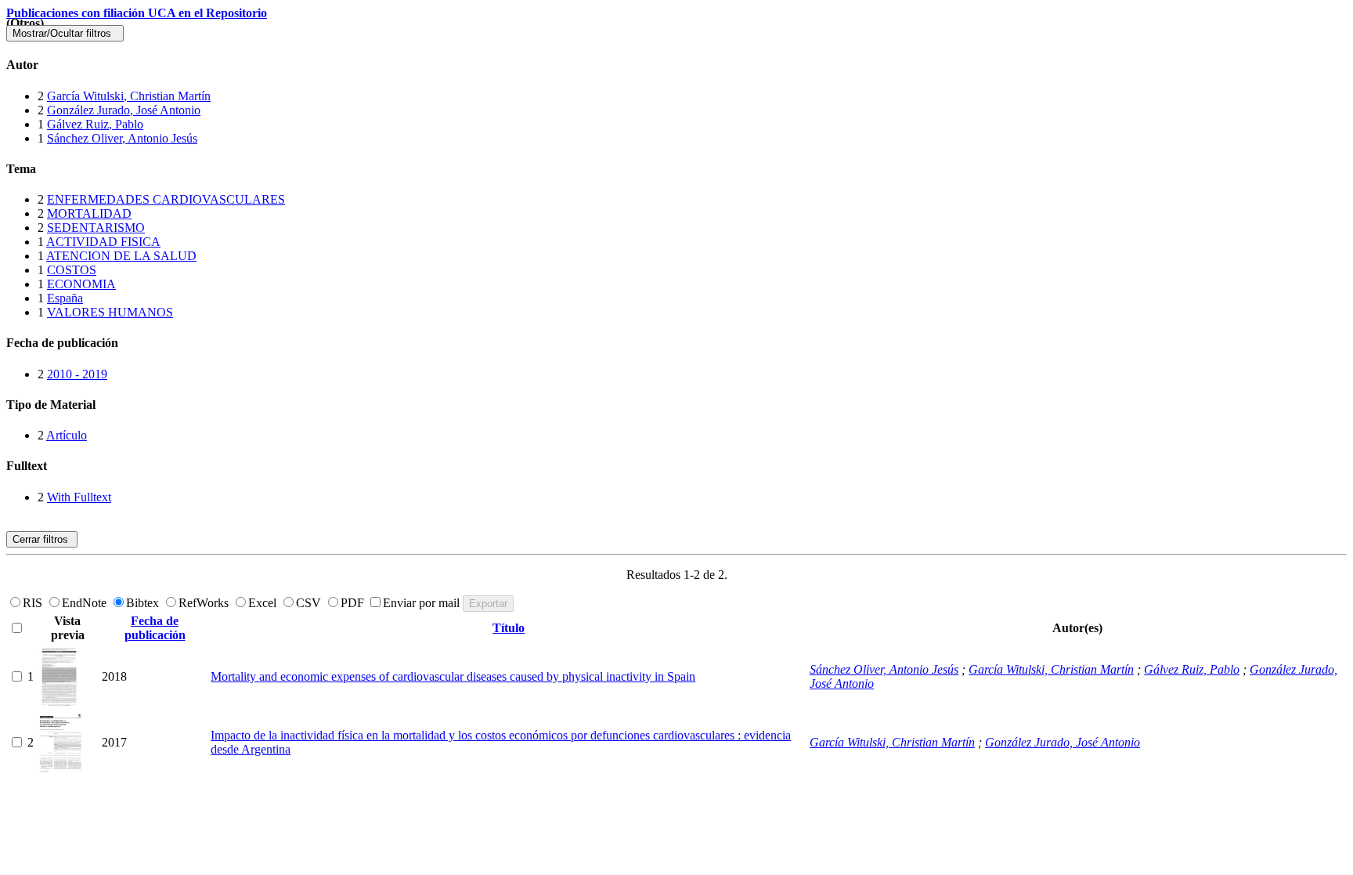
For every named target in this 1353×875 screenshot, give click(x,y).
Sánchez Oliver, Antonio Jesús (122, 138)
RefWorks (205, 602)
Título (508, 628)
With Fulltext (79, 497)
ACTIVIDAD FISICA (103, 241)
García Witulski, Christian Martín (129, 96)
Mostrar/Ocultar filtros (65, 33)
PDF (354, 602)
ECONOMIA (81, 284)
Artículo (66, 435)
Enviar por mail (423, 602)
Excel (264, 602)
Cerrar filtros (42, 539)
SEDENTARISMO (96, 227)
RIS (34, 602)
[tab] (676, 65)
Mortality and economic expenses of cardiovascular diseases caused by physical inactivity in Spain (453, 676)
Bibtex (144, 602)
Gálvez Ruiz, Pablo (95, 124)
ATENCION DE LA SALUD (121, 255)
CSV (310, 602)
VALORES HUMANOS (110, 312)
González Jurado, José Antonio (123, 110)
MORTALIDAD (89, 213)
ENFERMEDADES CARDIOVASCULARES (166, 199)
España (65, 298)
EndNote (86, 602)
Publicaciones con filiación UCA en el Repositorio (136, 13)
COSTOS (71, 270)
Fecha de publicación (155, 628)
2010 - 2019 (77, 374)
